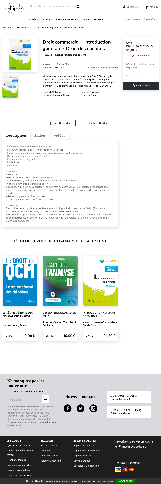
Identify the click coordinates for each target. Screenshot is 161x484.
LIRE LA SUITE (103, 85)
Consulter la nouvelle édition (104, 67)
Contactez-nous (49, 455)
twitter (80, 408)
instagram (93, 408)
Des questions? (124, 397)
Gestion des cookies (18, 470)
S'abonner (45, 399)
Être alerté (141, 86)
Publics (48, 19)
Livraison (45, 450)
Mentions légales (16, 460)
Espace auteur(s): (126, 412)
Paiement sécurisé (50, 460)
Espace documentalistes (86, 450)
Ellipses (46, 63)
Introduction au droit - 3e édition (100, 314)
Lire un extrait (61, 123)
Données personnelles (19, 465)
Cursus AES (63, 63)
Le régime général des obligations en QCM (17, 314)
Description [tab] (16, 135)
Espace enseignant (67, 19)
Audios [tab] (40, 135)
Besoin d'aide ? (48, 445)
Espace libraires (93, 19)
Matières (34, 19)
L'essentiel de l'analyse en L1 (59, 314)
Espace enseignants (84, 445)
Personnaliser (125, 481)
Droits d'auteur (81, 460)
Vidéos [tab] (59, 135)
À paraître (150, 19)
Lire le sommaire (98, 123)
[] (78, 7)
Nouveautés (132, 19)
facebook (68, 408)
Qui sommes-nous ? (18, 445)
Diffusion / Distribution (86, 465)
